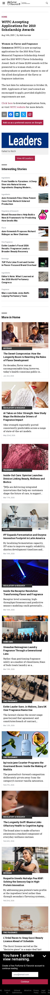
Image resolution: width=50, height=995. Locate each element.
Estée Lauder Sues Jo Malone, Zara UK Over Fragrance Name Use (25, 708)
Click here (7, 103)
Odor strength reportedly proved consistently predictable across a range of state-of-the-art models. (24, 428)
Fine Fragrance (7, 242)
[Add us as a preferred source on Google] (30, 114)
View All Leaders (25, 158)
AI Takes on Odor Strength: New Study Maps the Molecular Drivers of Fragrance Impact (24, 416)
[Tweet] (23, 114)
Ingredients (6, 178)
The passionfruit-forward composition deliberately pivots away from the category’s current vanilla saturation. (24, 777)
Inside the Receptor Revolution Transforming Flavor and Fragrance (23, 593)
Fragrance (5, 289)
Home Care (8, 642)
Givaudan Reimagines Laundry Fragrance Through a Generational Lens (22, 650)
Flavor (4, 228)
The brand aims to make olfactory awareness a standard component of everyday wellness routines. (22, 833)
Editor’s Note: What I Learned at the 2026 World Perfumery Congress (18, 279)
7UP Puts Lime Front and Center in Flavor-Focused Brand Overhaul (19, 263)
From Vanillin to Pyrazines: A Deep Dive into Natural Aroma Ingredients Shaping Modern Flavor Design (19, 184)
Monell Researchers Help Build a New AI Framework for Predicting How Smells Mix (19, 217)
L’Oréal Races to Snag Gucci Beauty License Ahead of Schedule (23, 939)
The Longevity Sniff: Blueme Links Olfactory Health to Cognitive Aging (23, 824)
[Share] (10, 114)
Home (4, 17)
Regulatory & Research (10, 211)
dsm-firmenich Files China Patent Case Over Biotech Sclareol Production (19, 201)
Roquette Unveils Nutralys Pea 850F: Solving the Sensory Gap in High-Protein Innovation (23, 881)
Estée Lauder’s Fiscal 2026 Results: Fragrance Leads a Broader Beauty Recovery (16, 248)
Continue (25, 981)
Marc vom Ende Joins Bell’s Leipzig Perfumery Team (15, 294)
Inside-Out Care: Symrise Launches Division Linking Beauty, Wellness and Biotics (24, 478)
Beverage (5, 259)
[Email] (4, 114)
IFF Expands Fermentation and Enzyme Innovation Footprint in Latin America (24, 536)
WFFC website (18, 107)
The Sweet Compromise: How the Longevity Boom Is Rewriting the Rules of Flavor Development (24, 357)
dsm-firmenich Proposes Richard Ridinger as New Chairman (18, 233)
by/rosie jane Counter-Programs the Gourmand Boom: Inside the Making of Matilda (24, 766)
